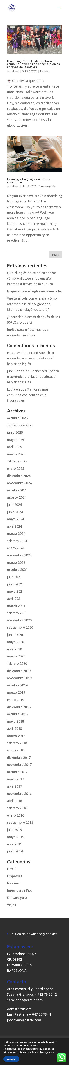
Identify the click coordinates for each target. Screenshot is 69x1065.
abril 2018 (14, 728)
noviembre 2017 (19, 764)
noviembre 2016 (19, 793)
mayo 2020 (15, 642)
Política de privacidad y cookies (33, 934)
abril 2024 (14, 526)
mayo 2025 (15, 439)
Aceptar (11, 1059)
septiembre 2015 (20, 822)
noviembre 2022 (19, 555)
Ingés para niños (19, 890)
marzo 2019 (16, 692)
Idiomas (45, 71)
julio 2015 (14, 829)
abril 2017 (14, 786)
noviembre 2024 (19, 483)
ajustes (49, 1052)
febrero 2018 (17, 743)
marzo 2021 (16, 605)
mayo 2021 (15, 591)
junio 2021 (15, 584)
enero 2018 (15, 750)
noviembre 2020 (19, 620)
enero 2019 (15, 699)
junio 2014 (15, 851)
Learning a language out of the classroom (28, 180)
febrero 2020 (17, 663)
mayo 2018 (15, 721)
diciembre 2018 (19, 707)
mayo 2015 (15, 837)
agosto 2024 (16, 497)
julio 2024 (14, 504)
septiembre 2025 (20, 425)
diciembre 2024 (19, 476)
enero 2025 (15, 468)
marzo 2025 (16, 454)
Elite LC (12, 869)
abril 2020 (14, 649)
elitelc (15, 71)
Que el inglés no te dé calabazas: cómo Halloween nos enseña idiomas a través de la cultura (33, 64)
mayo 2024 (15, 519)
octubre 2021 (17, 569)
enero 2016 (15, 815)
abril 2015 (14, 844)
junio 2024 (15, 512)
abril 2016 (14, 800)
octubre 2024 (17, 490)
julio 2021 (14, 577)
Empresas (14, 876)
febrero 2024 (17, 541)
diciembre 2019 (19, 671)
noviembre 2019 (19, 678)
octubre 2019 (17, 685)
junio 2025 (15, 432)
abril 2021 (14, 598)
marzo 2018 (16, 736)
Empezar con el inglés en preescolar (34, 291)
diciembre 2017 (19, 757)
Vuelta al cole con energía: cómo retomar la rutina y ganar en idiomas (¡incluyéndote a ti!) (32, 304)
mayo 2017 (15, 779)
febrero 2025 (17, 461)
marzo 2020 (16, 656)
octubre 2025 (17, 418)
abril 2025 (14, 447)
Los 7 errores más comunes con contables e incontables (28, 395)
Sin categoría (47, 186)
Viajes (11, 905)
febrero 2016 (17, 808)
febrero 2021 (17, 613)
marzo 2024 (16, 533)
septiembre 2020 (20, 627)
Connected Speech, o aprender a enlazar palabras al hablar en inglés (30, 358)
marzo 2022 (16, 562)
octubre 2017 (17, 772)
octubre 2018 (17, 714)
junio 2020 (15, 634)
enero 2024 (15, 548)
